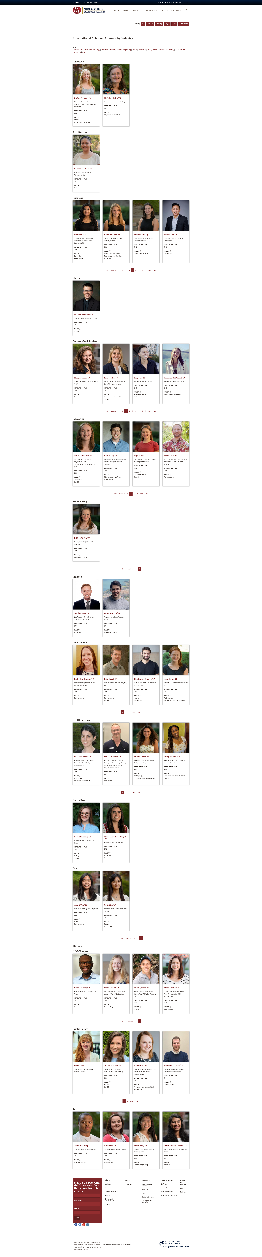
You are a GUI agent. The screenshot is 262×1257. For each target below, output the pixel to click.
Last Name (78, 1200)
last (155, 270)
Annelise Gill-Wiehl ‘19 (174, 378)
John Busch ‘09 (110, 679)
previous (113, 270)
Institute (108, 1184)
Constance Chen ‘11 (83, 168)
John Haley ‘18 (110, 455)
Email (76, 1209)
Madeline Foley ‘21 (112, 98)
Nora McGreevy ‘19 (82, 837)
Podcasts (183, 1192)
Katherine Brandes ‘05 (84, 679)
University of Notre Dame (92, 1242)
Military (171, 50)
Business (92, 50)
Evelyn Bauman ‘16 (82, 98)
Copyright (76, 1242)
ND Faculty (164, 1184)
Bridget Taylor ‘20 (82, 538)
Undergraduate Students (147, 1201)
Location (150, 24)
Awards (107, 1195)
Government (142, 50)
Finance (134, 50)
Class (174, 24)
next (150, 270)
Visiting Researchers (167, 1188)
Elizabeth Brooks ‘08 (83, 756)
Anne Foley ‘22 (170, 679)
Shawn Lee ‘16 (170, 234)
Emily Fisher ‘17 (111, 378)
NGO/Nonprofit (180, 50)
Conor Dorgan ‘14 (112, 613)
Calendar (164, 10)
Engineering (127, 50)
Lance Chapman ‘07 (113, 756)
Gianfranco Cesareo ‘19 (144, 679)
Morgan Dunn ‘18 (82, 378)
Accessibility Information (80, 1250)
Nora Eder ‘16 (110, 1145)
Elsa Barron (79, 1065)
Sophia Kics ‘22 (140, 455)
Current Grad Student (108, 50)
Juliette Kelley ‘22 (112, 234)
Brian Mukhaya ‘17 (82, 987)
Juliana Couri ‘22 (141, 756)
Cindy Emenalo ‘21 (172, 756)
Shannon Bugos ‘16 (112, 1065)
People (126, 10)
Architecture (84, 50)
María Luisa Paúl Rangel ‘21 (115, 838)
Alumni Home (184, 24)
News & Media (176, 10)
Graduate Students (148, 1197)
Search (186, 11)
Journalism (161, 50)
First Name (78, 1192)
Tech (83, 52)
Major (167, 24)
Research (137, 10)
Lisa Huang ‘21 (140, 1145)
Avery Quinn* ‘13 (141, 987)
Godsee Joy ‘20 (80, 234)
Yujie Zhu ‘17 (110, 905)
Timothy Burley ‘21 (82, 1145)
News (182, 1188)
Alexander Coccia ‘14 (173, 1065)
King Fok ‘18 (139, 378)
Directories (128, 1184)
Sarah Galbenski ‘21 (83, 455)
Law (167, 50)
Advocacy (76, 50)
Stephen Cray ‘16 (81, 613)
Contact (107, 1188)
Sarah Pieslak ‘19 (111, 987)
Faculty (144, 1193)
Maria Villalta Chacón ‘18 (175, 1145)
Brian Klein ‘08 (170, 455)
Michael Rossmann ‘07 (84, 314)
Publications (146, 1189)
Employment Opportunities (109, 1200)
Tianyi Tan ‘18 (80, 905)
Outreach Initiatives (111, 1191)
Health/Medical (152, 50)
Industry (159, 24)
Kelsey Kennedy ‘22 (142, 234)
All (142, 24)
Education (119, 50)
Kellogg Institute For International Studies (86, 1245)
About (116, 10)
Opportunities (151, 10)
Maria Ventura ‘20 (172, 987)
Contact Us (97, 1247)
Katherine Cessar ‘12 (143, 1065)
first (107, 270)
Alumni (126, 1188)
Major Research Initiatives (147, 1185)
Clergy (98, 50)
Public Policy (77, 52)
